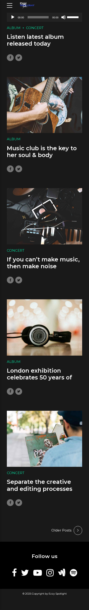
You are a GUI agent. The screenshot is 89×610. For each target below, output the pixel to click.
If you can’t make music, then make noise (43, 263)
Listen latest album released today (35, 40)
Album (14, 28)
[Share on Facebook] (10, 57)
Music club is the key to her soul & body (42, 151)
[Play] (12, 17)
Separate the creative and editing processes (39, 485)
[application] (44, 17)
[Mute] (63, 17)
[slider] (73, 17)
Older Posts (61, 530)
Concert (35, 28)
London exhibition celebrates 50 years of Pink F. (39, 377)
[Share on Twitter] (18, 57)
